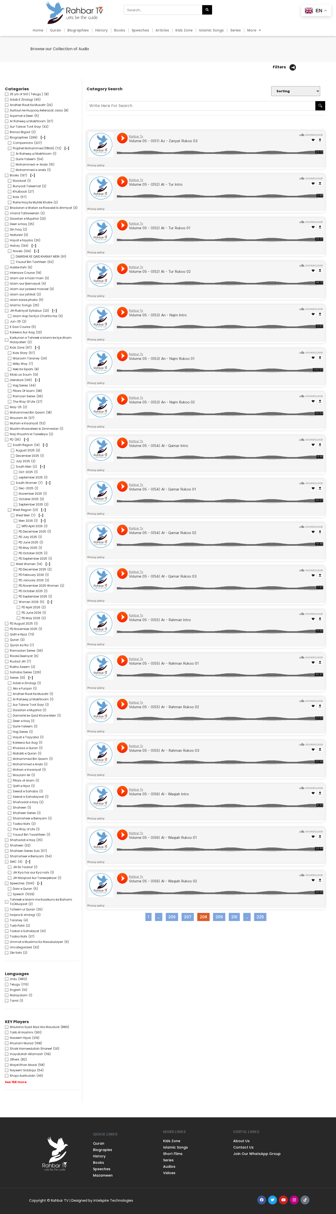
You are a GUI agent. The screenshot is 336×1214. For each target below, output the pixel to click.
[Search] (207, 10)
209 (220, 916)
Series (235, 30)
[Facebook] (261, 1200)
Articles (162, 30)
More (251, 30)
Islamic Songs (211, 30)
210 (235, 916)
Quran (55, 30)
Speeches (140, 30)
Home (38, 30)
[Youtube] (283, 1200)
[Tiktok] (305, 1200)
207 (189, 916)
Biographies (78, 30)
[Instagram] (294, 1200)
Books (119, 30)
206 (173, 916)
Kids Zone (184, 30)
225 (261, 916)
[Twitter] (272, 1200)
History (101, 30)
